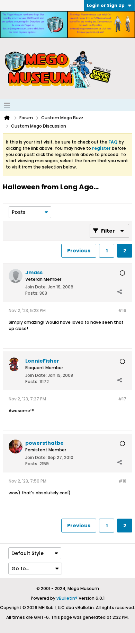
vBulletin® (67, 598)
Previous (78, 250)
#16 (122, 310)
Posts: (31, 293)
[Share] (119, 291)
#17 (122, 399)
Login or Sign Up (106, 5)
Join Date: (36, 287)
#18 (122, 481)
